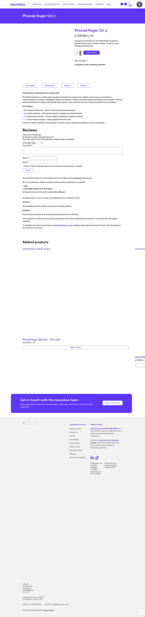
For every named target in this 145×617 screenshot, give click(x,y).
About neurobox (75, 429)
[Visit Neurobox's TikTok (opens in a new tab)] (97, 458)
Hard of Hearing (91, 65)
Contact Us (100, 4)
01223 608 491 (36, 604)
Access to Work (68, 4)
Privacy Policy (74, 447)
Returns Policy (74, 443)
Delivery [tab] (67, 85)
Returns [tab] (83, 85)
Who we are (37, 4)
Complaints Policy (76, 450)
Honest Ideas (49, 610)
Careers (72, 436)
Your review (27, 145)
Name (25, 158)
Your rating (27, 143)
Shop (109, 4)
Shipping (72, 454)
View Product (75, 347)
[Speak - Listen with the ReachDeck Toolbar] (139, 4)
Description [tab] (30, 85)
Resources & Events (84, 4)
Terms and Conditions (77, 458)
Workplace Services (52, 4)
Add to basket (91, 53)
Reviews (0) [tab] (50, 85)
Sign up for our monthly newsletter (104, 428)
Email (25, 162)
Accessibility (74, 440)
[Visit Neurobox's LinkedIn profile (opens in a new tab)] (92, 458)
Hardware (101, 65)
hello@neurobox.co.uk (63, 225)
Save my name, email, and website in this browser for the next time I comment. (53, 166)
